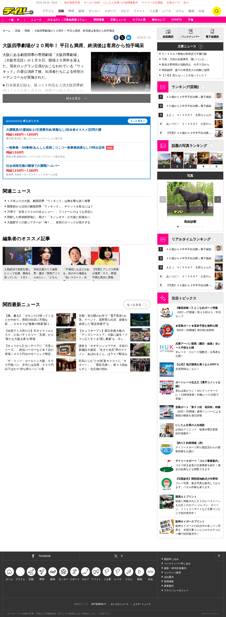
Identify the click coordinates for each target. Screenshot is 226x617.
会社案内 (169, 577)
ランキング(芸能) (185, 87)
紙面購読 (168, 36)
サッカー (94, 11)
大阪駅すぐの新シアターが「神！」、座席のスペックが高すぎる (48, 222)
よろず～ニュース (142, 604)
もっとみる (134, 304)
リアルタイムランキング (191, 239)
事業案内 (169, 585)
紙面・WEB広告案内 (175, 568)
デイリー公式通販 (152, 2)
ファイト (139, 11)
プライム (48, 11)
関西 (27, 30)
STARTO (176, 19)
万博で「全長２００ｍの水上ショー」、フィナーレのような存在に (50, 211)
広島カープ (173, 2)
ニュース (36, 19)
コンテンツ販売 (172, 572)
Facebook (45, 556)
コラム (179, 11)
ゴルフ (125, 11)
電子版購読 (212, 36)
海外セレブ (158, 19)
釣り (186, 2)
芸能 (61, 11)
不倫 (190, 19)
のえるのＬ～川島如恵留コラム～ (67, 19)
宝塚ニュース (118, 19)
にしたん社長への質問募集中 (121, 2)
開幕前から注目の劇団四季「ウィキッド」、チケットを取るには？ (50, 206)
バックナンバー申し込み (177, 563)
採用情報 (169, 581)
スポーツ (110, 11)
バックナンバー (190, 36)
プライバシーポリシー (176, 590)
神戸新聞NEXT (98, 604)
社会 (201, 11)
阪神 (81, 11)
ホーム (7, 30)
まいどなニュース (119, 604)
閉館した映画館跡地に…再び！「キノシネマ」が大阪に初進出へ (48, 217)
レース (166, 11)
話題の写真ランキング (189, 146)
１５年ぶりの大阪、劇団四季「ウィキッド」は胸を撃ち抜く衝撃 (48, 201)
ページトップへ (218, 556)
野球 (71, 11)
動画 (191, 11)
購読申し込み (171, 559)
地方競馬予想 (72, 2)
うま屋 (153, 11)
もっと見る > (137, 120)
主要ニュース (187, 46)
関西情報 (99, 19)
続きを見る (73, 98)
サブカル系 (139, 19)
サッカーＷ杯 (92, 2)
